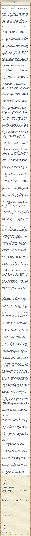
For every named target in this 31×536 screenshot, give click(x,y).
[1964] (17, 121)
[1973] (18, 203)
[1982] (18, 360)
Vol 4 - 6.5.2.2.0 (15, 2)
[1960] (25, 40)
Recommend (16, 534)
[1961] (3, 487)
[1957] (3, 24)
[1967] (6, 138)
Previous (3, 2)
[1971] (14, 167)
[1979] (3, 521)
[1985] (7, 427)
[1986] (3, 531)
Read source (9, 534)
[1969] (3, 143)
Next (28, 2)
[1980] (27, 346)
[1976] (3, 515)
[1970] (14, 143)
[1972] (6, 176)
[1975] (10, 222)
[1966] (15, 132)
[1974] (6, 207)
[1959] (27, 32)
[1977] (13, 276)
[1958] (25, 26)
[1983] (18, 366)
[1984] (3, 374)
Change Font (3, 534)
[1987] (15, 466)
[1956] (19, 21)
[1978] (3, 518)
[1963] (3, 79)
